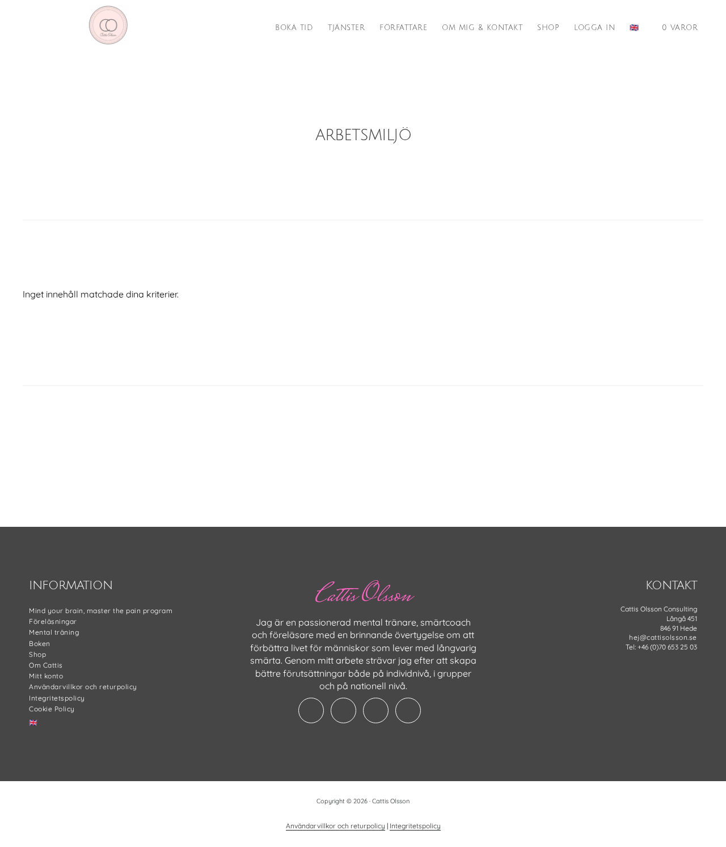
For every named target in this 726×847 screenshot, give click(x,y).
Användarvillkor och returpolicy (83, 686)
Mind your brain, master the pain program (100, 610)
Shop (37, 654)
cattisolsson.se (108, 25)
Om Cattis (46, 665)
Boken (39, 643)
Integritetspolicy (57, 698)
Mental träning (54, 632)
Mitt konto (46, 676)
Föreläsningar (53, 621)
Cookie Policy (52, 709)
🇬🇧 (33, 722)
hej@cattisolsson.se (663, 637)
